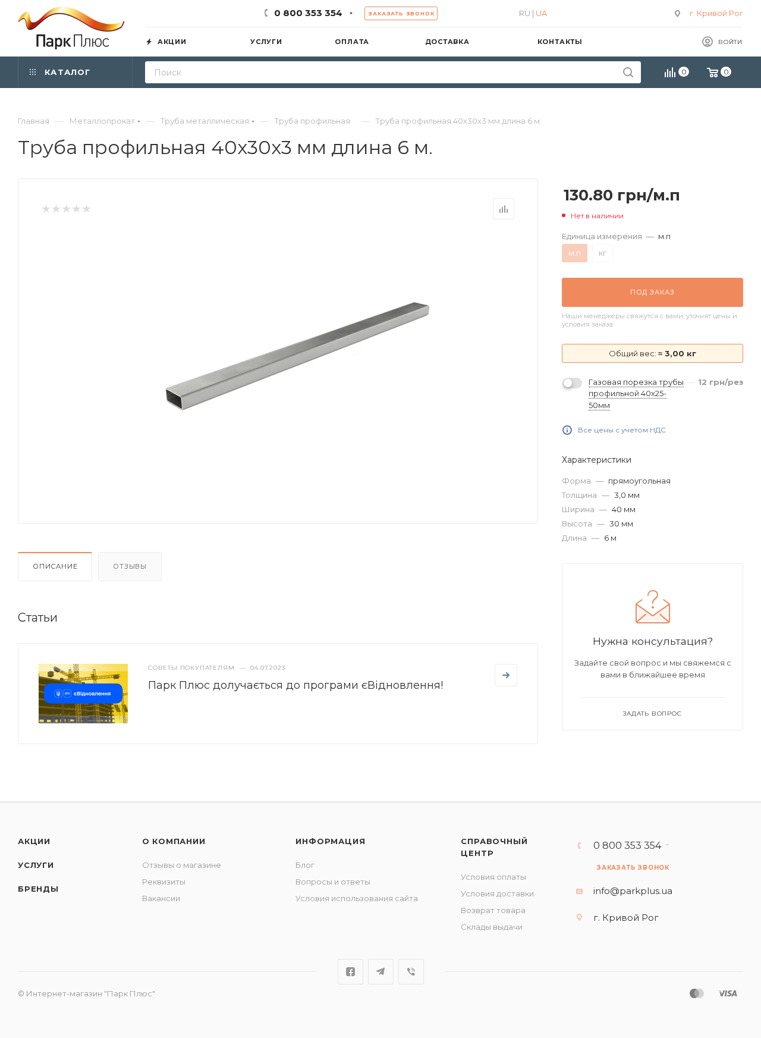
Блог (305, 865)
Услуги (36, 865)
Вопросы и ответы (332, 881)
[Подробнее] (506, 675)
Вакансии (161, 898)
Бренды (38, 888)
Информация (330, 841)
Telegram (381, 971)
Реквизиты (163, 881)
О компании (174, 841)
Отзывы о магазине (181, 865)
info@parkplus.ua (632, 890)
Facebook (350, 971)
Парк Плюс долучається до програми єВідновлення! (295, 685)
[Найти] (628, 72)
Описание (55, 566)
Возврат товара (493, 910)
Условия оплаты (493, 877)
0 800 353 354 (308, 12)
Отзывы (130, 566)
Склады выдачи (492, 927)
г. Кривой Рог (716, 13)
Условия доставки (497, 893)
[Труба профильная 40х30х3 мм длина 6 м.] (298, 356)
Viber (411, 971)
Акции (34, 841)
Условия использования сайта (356, 898)
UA (541, 13)
